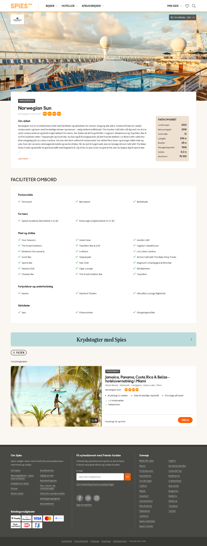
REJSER (50, 6)
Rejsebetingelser (48, 480)
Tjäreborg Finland (120, 541)
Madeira (173, 495)
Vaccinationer (47, 503)
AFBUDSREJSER (91, 6)
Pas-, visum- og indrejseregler (47, 487)
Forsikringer (145, 480)
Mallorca (173, 500)
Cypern (172, 460)
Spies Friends (146, 526)
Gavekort (144, 495)
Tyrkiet (172, 510)
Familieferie (145, 475)
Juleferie (143, 515)
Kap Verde (174, 485)
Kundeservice (47, 470)
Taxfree (143, 485)
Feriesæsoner (146, 470)
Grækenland (175, 480)
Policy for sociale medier (52, 493)
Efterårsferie (145, 505)
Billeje (142, 490)
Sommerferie (146, 500)
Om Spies (15, 470)
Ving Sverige (106, 541)
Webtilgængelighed (50, 498)
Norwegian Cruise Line (29, 113)
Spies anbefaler (147, 521)
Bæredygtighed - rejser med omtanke (22, 477)
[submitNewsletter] (128, 476)
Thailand (173, 505)
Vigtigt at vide (46, 475)
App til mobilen (84, 504)
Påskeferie (144, 510)
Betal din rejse (146, 460)
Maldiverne (174, 475)
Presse (14, 488)
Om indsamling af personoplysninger (95, 484)
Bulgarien (173, 490)
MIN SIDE (173, 6)
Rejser (142, 465)
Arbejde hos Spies (20, 483)
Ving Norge (95, 541)
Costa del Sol (175, 470)
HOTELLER (68, 6)
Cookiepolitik (66, 541)
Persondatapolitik (81, 541)
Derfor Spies (17, 493)
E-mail (79, 470)
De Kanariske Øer (177, 465)
